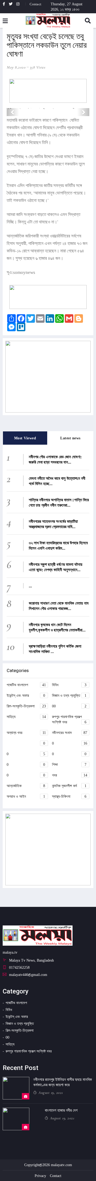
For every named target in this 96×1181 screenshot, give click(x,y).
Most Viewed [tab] (25, 438)
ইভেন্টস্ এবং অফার (26, 695)
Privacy (40, 1175)
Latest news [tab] (70, 438)
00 (69, 706)
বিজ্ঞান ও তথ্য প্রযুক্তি (69, 695)
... (30, 586)
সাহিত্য (26, 716)
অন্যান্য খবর (26, 732)
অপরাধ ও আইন (26, 796)
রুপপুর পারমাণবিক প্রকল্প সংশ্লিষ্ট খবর (69, 719)
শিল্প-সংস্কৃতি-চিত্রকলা (26, 706)
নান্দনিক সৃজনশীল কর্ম (69, 785)
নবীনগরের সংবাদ (69, 732)
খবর (69, 775)
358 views (38, 67)
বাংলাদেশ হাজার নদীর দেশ (61, 1110)
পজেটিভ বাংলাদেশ (26, 684)
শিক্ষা (69, 764)
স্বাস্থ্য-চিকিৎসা (69, 796)
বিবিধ (69, 684)
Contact (35, 4)
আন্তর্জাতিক (26, 785)
